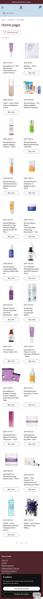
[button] (40, 8)
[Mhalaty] (21, 8)
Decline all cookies (21, 594)
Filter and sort (12, 32)
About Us (5, 560)
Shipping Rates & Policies (10, 568)
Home (3, 20)
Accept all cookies (21, 588)
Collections (11, 20)
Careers (4, 563)
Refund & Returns (8, 566)
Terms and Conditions (9, 571)
